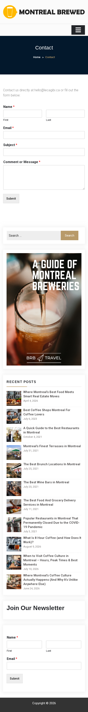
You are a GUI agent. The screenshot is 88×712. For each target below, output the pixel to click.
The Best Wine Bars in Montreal (46, 482)
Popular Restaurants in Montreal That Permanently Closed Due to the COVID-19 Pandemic (51, 523)
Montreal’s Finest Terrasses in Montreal (52, 446)
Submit (11, 198)
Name (9, 107)
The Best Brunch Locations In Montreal (51, 464)
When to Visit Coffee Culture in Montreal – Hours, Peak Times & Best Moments (50, 560)
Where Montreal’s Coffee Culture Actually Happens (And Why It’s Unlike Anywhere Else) (50, 580)
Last (48, 119)
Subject (10, 145)
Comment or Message (21, 162)
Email (8, 128)
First (5, 119)
